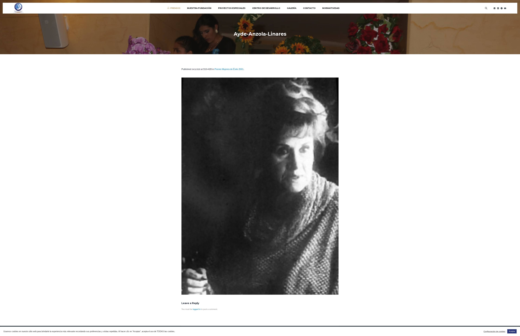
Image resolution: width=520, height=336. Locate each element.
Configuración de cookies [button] (494, 331)
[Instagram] (501, 8)
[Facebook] (494, 8)
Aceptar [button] (512, 331)
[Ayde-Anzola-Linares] (260, 186)
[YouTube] (505, 8)
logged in (197, 309)
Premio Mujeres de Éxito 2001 (228, 69)
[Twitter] (498, 8)
